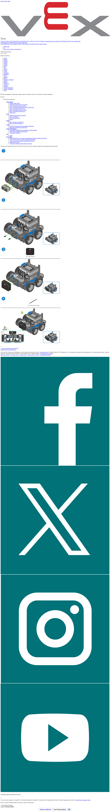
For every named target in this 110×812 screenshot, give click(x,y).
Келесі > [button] (16, 348)
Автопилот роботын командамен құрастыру (21, 143)
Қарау (11, 135)
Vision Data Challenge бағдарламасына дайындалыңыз (23, 130)
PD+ (70, 41)
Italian (5, 66)
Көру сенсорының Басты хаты (17, 108)
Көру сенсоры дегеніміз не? (17, 122)
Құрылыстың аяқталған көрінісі (18, 115)
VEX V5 (28, 41)
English (5, 62)
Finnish (5, 82)
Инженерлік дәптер (15, 142)
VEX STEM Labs (64, 41)
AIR (37, 44)
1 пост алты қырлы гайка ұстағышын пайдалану (22, 141)
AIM (15, 44)
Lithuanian (6, 73)
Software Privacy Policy (33, 355)
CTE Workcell (25, 44)
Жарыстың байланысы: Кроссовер (18, 127)
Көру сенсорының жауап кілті (17, 111)
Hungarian (6, 74)
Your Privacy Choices (60, 809)
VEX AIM (13, 41)
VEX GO (8, 41)
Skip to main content (5, 1)
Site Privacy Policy (5, 355)
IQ (17, 44)
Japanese (6, 77)
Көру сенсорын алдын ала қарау (18, 106)
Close (2, 806)
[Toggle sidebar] (1, 93)
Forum (72, 41)
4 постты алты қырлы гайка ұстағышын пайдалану (23, 139)
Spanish (5, 63)
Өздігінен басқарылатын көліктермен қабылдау (22, 126)
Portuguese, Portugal (8, 79)
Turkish (5, 85)
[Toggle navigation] (1, 37)
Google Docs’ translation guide (83, 800)
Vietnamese (6, 83)
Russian (5, 81)
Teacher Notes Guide (15, 103)
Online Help (77, 41)
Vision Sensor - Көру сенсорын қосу (13, 49)
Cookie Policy (23, 355)
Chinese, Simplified (8, 87)
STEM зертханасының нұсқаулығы (18, 104)
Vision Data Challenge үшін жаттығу (19, 131)
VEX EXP (22, 41)
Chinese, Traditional (8, 89)
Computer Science (49, 41)
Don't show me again (7, 805)
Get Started (56, 41)
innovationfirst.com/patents (46, 353)
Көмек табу (12, 112)
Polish (5, 78)
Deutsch (5, 61)
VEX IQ (18, 41)
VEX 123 (3, 41)
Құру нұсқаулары (14, 116)
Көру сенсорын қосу (15, 118)
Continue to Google (9, 806)
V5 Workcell (32, 44)
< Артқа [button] (3, 348)
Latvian (5, 71)
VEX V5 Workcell (40, 41)
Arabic (5, 58)
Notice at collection (45, 809)
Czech (5, 90)
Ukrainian (6, 86)
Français (6, 65)
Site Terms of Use (14, 355)
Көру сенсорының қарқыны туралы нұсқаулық (22, 107)
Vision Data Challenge (15, 133)
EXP (19, 44)
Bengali (5, 59)
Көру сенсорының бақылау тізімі (18, 110)
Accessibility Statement (45, 355)
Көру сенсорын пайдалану (16, 123)
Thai (5, 67)
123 (10, 44)
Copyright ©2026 (43, 352)
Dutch (5, 75)
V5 (21, 44)
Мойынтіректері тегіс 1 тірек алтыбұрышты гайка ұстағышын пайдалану (28, 138)
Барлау (11, 119)
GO (12, 44)
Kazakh (5, 69)
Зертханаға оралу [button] (9, 348)
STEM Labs (6, 46)
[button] (55, 465)
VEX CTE (32, 41)
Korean (5, 70)
